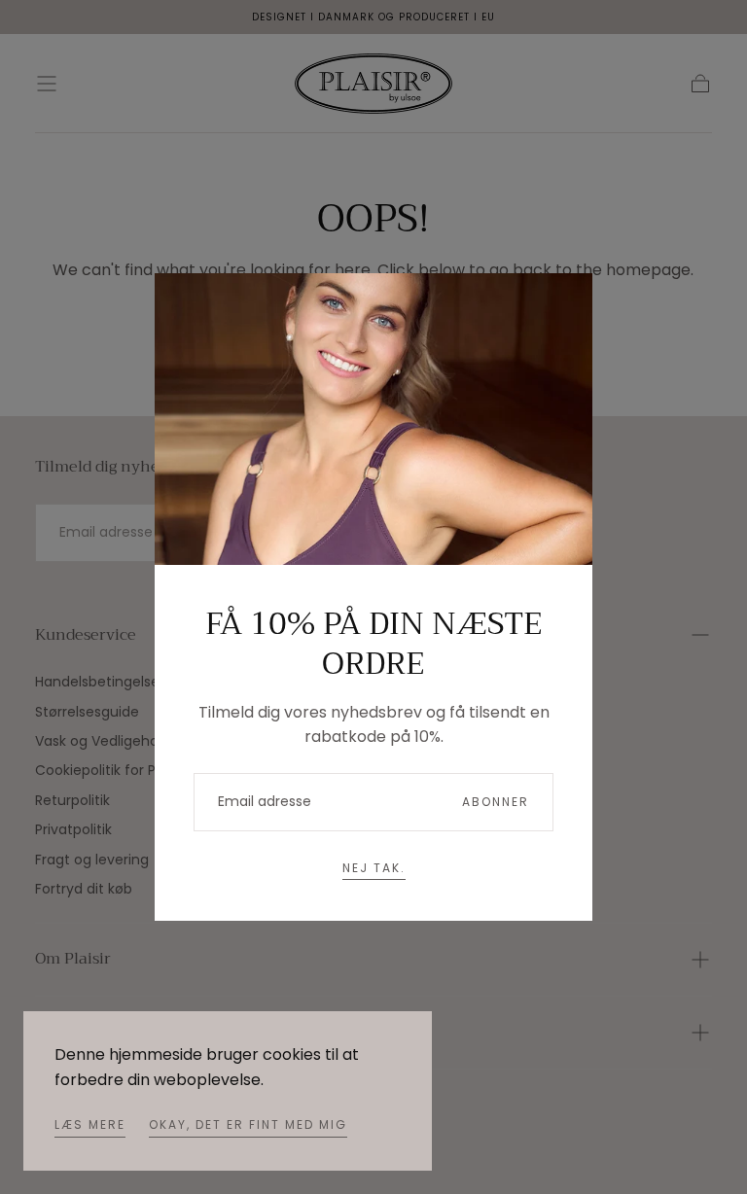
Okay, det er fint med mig (248, 1124)
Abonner (495, 801)
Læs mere (89, 1124)
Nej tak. (374, 868)
